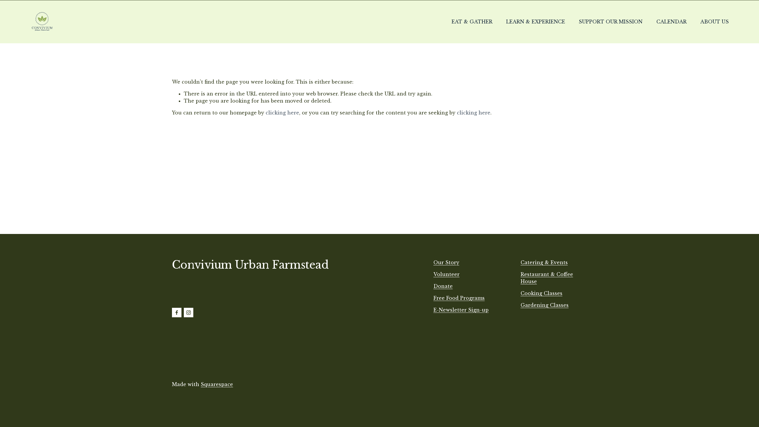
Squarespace (217, 384)
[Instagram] (188, 312)
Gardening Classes (545, 305)
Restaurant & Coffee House (547, 277)
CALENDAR (671, 22)
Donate (443, 286)
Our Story (446, 262)
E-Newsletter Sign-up (461, 310)
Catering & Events (544, 262)
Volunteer (446, 274)
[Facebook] (176, 312)
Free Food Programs (459, 298)
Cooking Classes (541, 293)
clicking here (282, 113)
